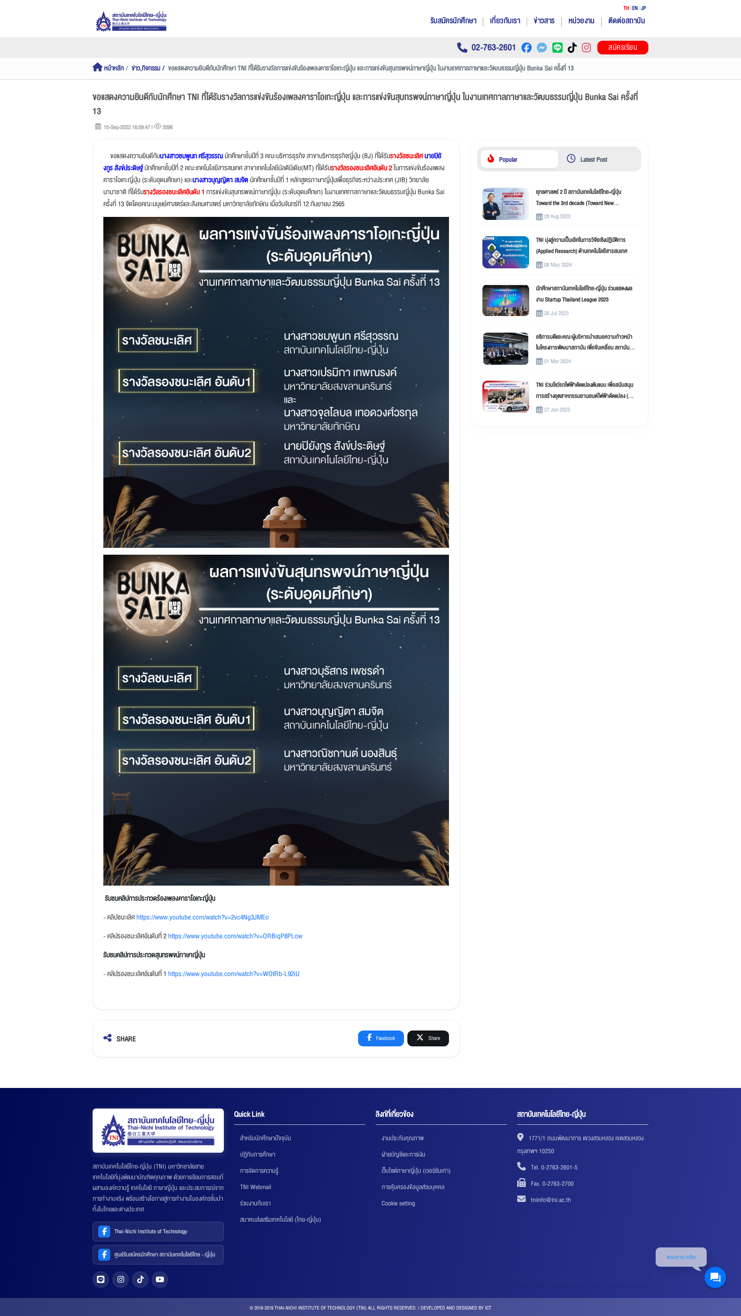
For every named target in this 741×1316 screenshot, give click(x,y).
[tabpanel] (559, 300)
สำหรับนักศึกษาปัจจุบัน (265, 1138)
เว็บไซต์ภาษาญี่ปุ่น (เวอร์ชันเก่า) (416, 1171)
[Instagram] (120, 1279)
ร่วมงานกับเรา (255, 1203)
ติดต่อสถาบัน (626, 21)
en (635, 8)
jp (643, 8)
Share (433, 1038)
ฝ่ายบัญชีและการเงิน (403, 1154)
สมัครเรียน (622, 47)
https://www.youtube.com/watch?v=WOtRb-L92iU (234, 973)
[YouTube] (160, 1279)
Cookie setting (398, 1203)
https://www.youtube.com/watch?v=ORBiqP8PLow (235, 936)
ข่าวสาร (544, 21)
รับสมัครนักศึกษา (453, 21)
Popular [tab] (507, 159)
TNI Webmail (255, 1187)
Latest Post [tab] (593, 159)
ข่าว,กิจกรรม (146, 68)
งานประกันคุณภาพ (403, 1138)
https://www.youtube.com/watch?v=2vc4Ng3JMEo (202, 917)
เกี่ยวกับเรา (505, 21)
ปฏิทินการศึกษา (257, 1154)
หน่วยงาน (582, 21)
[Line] (101, 1279)
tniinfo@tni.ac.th (551, 1200)
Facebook (385, 1038)
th (626, 8)
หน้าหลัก (113, 68)
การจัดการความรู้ (259, 1171)
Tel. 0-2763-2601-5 (554, 1167)
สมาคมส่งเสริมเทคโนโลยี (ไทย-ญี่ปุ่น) (280, 1219)
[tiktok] (140, 1279)
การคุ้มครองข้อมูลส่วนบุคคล (413, 1187)
